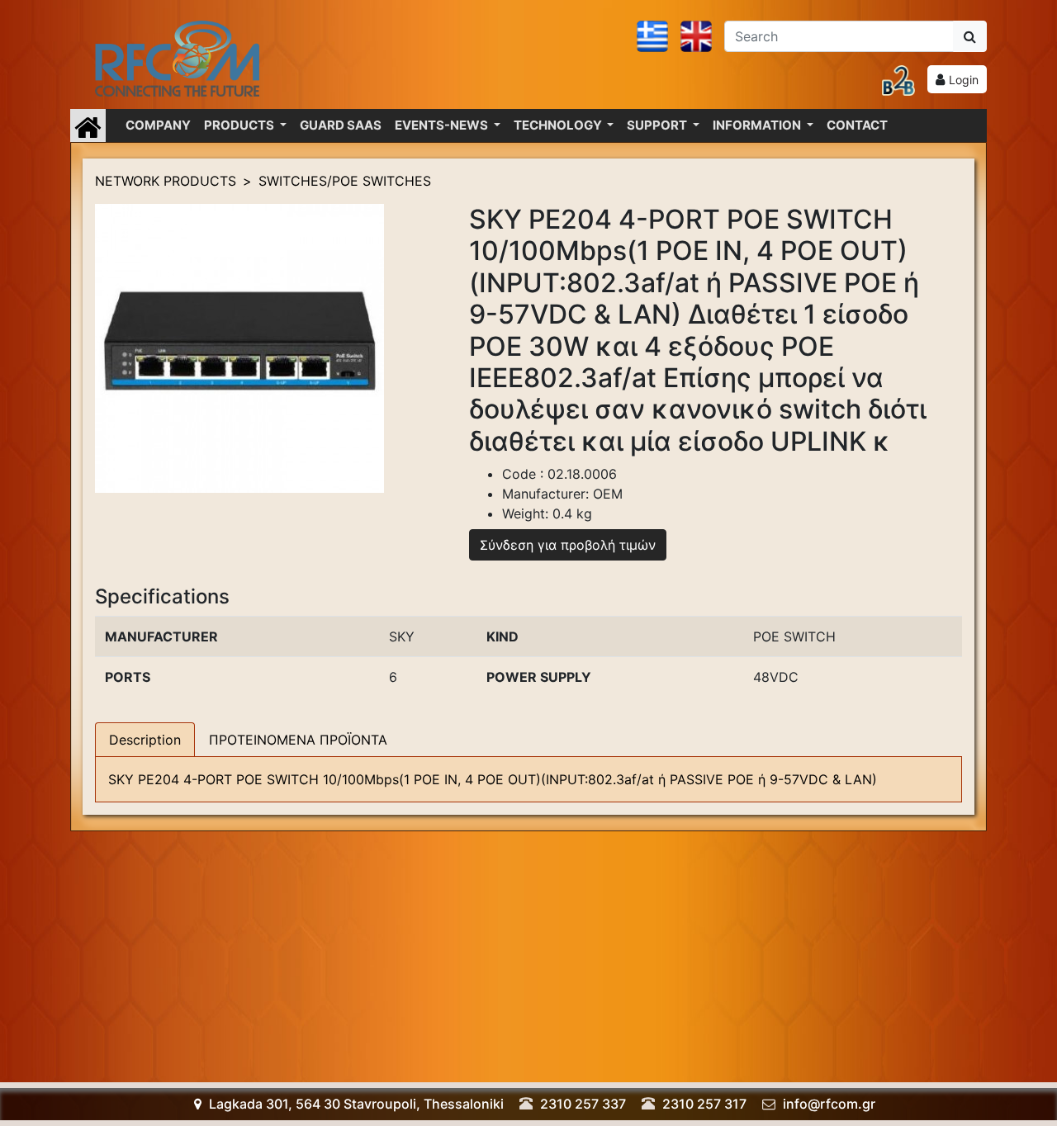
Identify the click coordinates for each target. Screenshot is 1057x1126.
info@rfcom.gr (829, 1103)
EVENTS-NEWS (443, 125)
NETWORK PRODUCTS (165, 181)
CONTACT (857, 125)
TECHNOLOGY (559, 125)
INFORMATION (758, 125)
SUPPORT (658, 125)
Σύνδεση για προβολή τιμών (568, 545)
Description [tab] (145, 739)
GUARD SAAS (341, 125)
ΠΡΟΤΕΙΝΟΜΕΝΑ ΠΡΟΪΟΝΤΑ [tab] (298, 739)
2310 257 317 (704, 1103)
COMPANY (158, 125)
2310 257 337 (583, 1103)
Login (964, 80)
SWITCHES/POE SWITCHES (344, 181)
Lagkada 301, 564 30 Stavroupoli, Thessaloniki (355, 1103)
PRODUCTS (240, 125)
